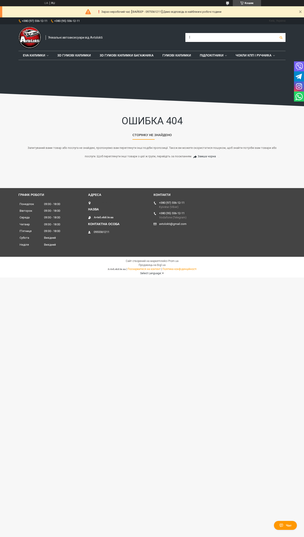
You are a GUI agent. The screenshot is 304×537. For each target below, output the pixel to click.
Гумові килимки (176, 55)
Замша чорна (207, 156)
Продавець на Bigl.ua (152, 265)
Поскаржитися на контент (144, 269)
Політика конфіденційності (179, 269)
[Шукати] (281, 37)
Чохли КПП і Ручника (254, 55)
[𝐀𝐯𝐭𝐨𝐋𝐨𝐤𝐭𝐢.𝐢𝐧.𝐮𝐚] (29, 38)
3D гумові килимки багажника (127, 55)
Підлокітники (211, 55)
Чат (289, 525)
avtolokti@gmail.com (172, 224)
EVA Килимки (34, 55)
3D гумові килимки (74, 55)
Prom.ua (173, 261)
